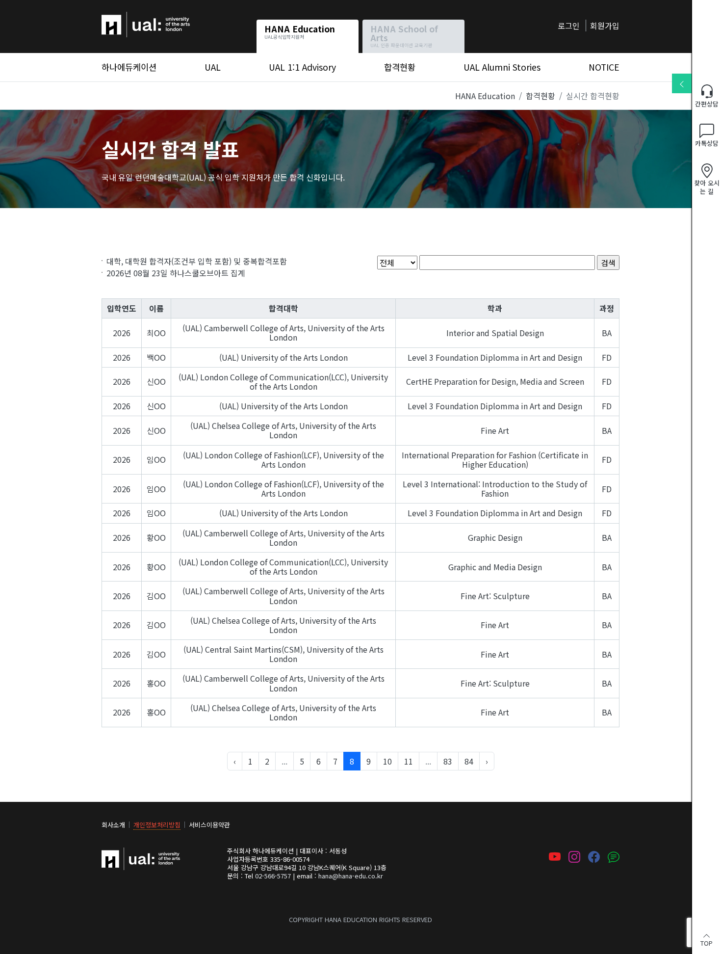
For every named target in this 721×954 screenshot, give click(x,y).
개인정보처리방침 (156, 824)
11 (408, 761)
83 (447, 761)
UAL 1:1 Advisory (302, 67)
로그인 (569, 25)
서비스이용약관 (209, 824)
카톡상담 (707, 143)
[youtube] (555, 858)
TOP (706, 942)
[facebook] (594, 858)
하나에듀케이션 (127, 18)
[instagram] (574, 858)
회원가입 (604, 25)
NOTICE (604, 67)
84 (468, 761)
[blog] (613, 858)
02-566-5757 (273, 875)
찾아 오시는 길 (707, 187)
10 (387, 761)
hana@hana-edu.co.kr (350, 875)
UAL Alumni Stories (502, 67)
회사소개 (113, 824)
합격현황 (399, 67)
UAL (213, 67)
